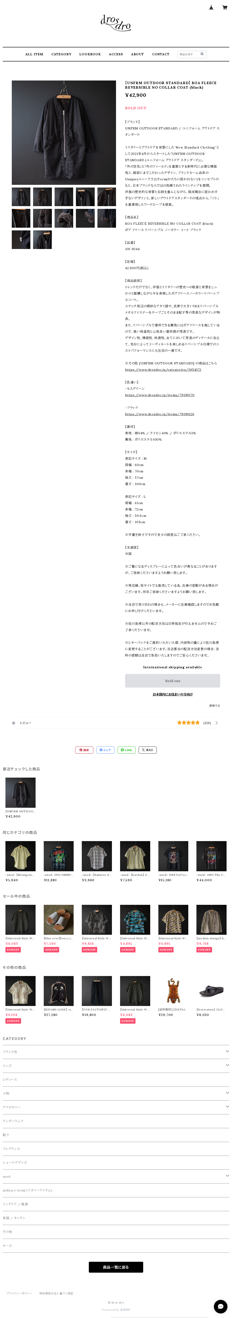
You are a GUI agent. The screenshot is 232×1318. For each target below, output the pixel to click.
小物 (6, 1093)
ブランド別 (10, 1052)
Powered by (111, 1309)
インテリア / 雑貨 (15, 1204)
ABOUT (137, 54)
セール (7, 1246)
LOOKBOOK (90, 54)
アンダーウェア (13, 1121)
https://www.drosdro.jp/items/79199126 (159, 414)
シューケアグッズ (15, 1163)
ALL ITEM (34, 54)
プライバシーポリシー (19, 1293)
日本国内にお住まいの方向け (173, 694)
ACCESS (116, 54)
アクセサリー (12, 1107)
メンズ (7, 1066)
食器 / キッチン (14, 1218)
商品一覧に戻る (116, 1267)
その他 (7, 1232)
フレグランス (11, 1149)
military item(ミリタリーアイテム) (27, 1190)
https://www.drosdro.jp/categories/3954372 (163, 370)
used (6, 1176)
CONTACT (161, 54)
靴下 (6, 1135)
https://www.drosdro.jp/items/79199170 (160, 395)
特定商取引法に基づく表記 (56, 1293)
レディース (10, 1080)
